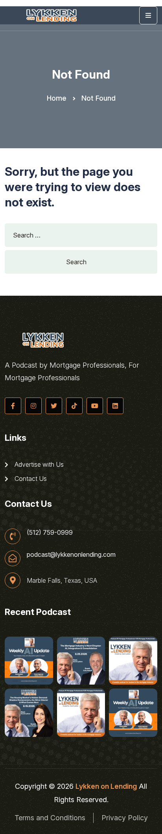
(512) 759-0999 (50, 532)
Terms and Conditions (50, 818)
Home (56, 98)
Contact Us (30, 478)
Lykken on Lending (106, 786)
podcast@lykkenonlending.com (71, 554)
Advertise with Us (38, 464)
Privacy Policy (124, 818)
